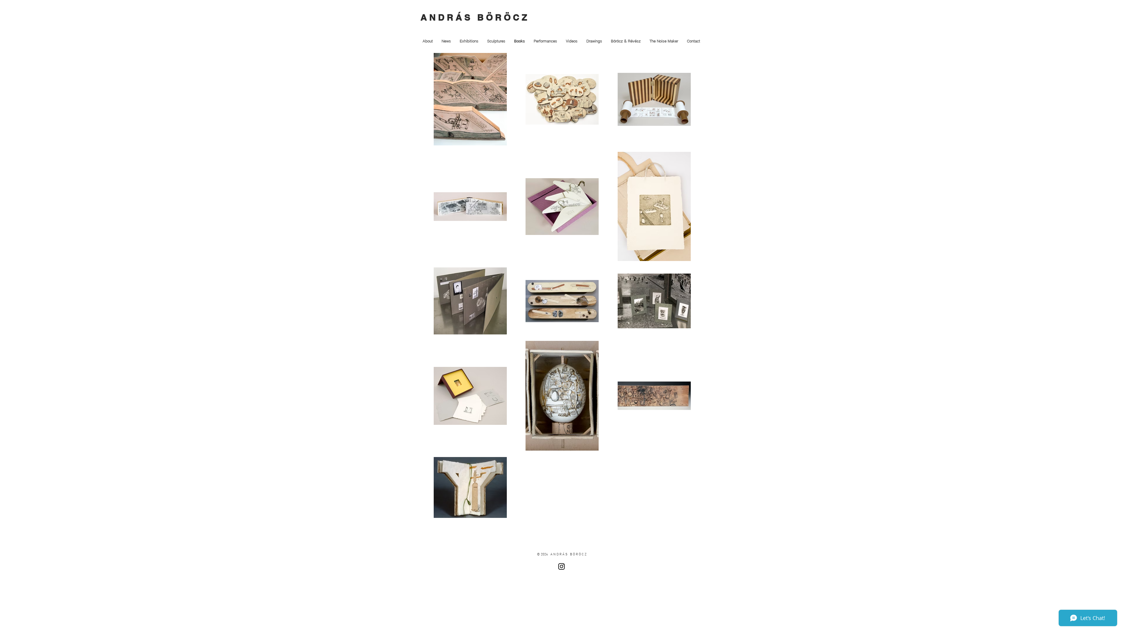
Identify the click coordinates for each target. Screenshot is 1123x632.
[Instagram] (561, 566)
